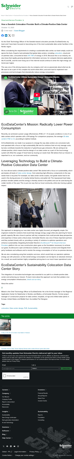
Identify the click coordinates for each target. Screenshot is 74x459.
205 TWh (31, 55)
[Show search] (68, 7)
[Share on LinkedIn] (6, 35)
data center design (24, 173)
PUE (25, 308)
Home (2, 15)
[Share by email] (13, 35)
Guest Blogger (19, 30)
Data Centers (9, 15)
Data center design (16, 308)
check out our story (34, 279)
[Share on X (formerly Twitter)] (9, 35)
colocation (58, 53)
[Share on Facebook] (2, 35)
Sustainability (32, 308)
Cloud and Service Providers (21, 15)
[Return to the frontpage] (10, 7)
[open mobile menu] (72, 7)
